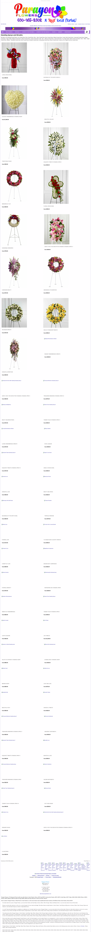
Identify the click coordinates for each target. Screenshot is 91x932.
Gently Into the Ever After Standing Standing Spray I (16, 395)
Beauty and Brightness (8, 419)
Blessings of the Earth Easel (10, 515)
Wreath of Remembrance (8, 611)
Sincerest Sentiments (50, 731)
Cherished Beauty (6, 289)
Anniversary (68, 32)
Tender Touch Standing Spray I (52, 611)
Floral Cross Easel (49, 206)
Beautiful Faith (6, 707)
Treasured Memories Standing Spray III (54, 395)
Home (73, 24)
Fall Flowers (9, 32)
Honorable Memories (7, 248)
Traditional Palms (6, 161)
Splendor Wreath (6, 329)
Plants (53, 32)
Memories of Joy (6, 203)
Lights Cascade (6, 635)
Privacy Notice (48, 877)
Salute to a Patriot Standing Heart (11, 659)
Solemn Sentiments (49, 779)
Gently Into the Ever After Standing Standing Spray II (59, 246)
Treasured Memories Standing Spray (11, 779)
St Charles (83, 926)
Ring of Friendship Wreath (51, 330)
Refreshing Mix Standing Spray (53, 587)
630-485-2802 (3, 24)
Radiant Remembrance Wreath (52, 354)
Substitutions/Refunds (57, 877)
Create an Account (55, 875)
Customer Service (81, 24)
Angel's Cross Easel (49, 467)
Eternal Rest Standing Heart (52, 659)
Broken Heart (5, 683)
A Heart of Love (6, 563)
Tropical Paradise (49, 515)
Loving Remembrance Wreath (9, 443)
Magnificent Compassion (50, 563)
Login (76, 24)
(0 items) (87, 24)
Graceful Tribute (48, 707)
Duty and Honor (49, 803)
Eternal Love (5, 539)
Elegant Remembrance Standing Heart (12, 116)
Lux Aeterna (5, 851)
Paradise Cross (6, 827)
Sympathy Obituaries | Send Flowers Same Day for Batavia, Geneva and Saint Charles (45, 25)
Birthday (17, 32)
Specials (34, 875)
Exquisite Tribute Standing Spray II (11, 755)
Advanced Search (40, 875)
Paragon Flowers (40, 877)
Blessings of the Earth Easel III (52, 77)
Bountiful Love (48, 755)
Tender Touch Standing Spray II (52, 419)
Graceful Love (6, 491)
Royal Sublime (48, 443)
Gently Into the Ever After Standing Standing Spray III (58, 827)
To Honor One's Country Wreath (52, 539)
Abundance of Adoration (50, 289)
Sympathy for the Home (28, 32)
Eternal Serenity (6, 587)
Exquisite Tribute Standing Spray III (11, 467)
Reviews (69, 24)
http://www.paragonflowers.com (45, 893)
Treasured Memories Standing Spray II (12, 731)
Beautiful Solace (49, 119)
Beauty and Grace (48, 491)
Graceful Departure (7, 371)
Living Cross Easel (7, 74)
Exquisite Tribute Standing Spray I (53, 162)
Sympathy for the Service (42, 32)
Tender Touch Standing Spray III (10, 803)
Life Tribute (47, 635)
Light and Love (47, 683)
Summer (60, 32)
